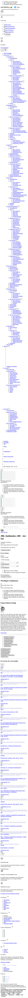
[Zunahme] (18, 563)
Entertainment (10, 105)
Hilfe (11, 420)
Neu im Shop (10, 344)
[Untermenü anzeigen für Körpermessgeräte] (19, 336)
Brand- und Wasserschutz (16, 75)
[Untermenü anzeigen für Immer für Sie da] (15, 412)
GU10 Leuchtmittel (17, 246)
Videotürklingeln (16, 72)
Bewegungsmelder (17, 87)
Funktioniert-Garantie (12, 431)
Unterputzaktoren (17, 253)
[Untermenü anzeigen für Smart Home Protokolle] (19, 385)
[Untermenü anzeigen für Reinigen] (15, 292)
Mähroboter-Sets (16, 151)
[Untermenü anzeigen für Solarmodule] (17, 270)
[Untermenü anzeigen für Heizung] (12, 178)
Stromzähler (12, 283)
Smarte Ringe (16, 334)
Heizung (9, 177)
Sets (10, 60)
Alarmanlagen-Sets (17, 84)
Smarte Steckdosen (17, 91)
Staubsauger (15, 297)
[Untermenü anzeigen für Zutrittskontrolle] (18, 97)
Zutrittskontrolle (13, 96)
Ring (5, 909)
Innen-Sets (15, 213)
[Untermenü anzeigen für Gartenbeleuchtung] (20, 164)
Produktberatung (13, 416)
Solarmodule (13, 270)
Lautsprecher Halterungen (19, 142)
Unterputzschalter (17, 261)
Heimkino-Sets (16, 113)
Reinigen (12, 292)
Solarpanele (15, 273)
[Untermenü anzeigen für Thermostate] (16, 187)
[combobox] (7, 15)
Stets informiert (10, 423)
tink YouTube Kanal (14, 428)
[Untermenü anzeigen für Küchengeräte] (17, 309)
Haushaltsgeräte (10, 288)
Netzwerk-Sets (16, 319)
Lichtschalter (16, 260)
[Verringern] (2, 563)
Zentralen (15, 95)
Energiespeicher (13, 277)
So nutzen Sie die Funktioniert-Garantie (10, 893)
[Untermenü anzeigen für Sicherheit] (12, 57)
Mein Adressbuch (9, 30)
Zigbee (11, 388)
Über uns (6, 949)
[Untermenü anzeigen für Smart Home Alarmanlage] (23, 81)
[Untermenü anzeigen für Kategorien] (10, 55)
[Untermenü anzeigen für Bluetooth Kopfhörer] (20, 128)
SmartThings (13, 378)
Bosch (5, 904)
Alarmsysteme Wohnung (18, 64)
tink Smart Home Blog (15, 427)
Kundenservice (13, 415)
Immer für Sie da (10, 412)
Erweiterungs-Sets (17, 185)
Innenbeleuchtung (14, 218)
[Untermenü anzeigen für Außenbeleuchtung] (20, 229)
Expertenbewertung (5, 650)
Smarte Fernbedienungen (18, 88)
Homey (11, 383)
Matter (11, 392)
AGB (5, 967)
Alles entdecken (13, 58)
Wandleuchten (16, 223)
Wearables (12, 330)
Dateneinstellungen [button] (8, 971)
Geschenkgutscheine (11, 430)
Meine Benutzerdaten (10, 28)
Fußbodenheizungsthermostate (20, 195)
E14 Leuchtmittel (17, 243)
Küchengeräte (13, 309)
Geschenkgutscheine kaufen (10, 943)
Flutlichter (15, 169)
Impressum (6, 970)
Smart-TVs (12, 137)
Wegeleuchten (16, 172)
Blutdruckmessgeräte (17, 340)
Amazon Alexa (13, 376)
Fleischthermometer (17, 313)
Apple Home (13, 375)
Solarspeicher (16, 281)
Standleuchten (16, 227)
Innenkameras (16, 70)
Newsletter (12, 426)
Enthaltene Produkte (5, 550)
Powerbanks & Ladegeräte (16, 284)
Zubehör (15, 74)
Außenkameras (16, 71)
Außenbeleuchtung (14, 229)
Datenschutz (6, 968)
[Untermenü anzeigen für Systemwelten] (14, 371)
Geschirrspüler (13, 306)
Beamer (11, 136)
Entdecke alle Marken (12, 366)
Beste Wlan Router (17, 317)
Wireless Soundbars (17, 125)
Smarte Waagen (16, 339)
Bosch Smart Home (14, 379)
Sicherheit (9, 56)
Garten (8, 145)
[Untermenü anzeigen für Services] (9, 409)
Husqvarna (6, 905)
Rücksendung (13, 419)
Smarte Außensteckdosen (15, 176)
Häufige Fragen (4, 656)
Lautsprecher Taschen (18, 143)
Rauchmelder (16, 78)
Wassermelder (16, 79)
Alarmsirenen (16, 85)
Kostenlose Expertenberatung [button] (10, 1)
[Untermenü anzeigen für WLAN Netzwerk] (19, 315)
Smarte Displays (16, 121)
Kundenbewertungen (5, 652)
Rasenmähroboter (14, 153)
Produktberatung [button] (4, 869)
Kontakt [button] (5, 915)
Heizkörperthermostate (18, 192)
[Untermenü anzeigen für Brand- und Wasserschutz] (23, 75)
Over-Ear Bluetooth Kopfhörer (20, 132)
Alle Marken (7, 900)
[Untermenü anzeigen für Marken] (8, 346)
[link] (5, 446)
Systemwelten (10, 371)
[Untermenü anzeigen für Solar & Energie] (15, 266)
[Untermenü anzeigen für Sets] (12, 60)
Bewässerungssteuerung (18, 159)
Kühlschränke (13, 304)
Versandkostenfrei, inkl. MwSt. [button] (8, 547)
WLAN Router (16, 320)
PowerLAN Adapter (17, 323)
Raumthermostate (17, 193)
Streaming (12, 133)
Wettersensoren (16, 202)
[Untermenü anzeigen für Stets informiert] (15, 423)
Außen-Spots (16, 166)
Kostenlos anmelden (5, 962)
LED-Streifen (16, 221)
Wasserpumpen (16, 160)
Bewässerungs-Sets (17, 152)
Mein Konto (8, 24)
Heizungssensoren (14, 198)
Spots (14, 226)
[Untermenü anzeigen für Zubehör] (15, 139)
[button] (14, 26)
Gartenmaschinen (14, 162)
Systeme (6, 368)
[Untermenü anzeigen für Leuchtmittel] (16, 240)
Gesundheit (9, 326)
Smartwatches (16, 333)
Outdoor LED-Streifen (18, 173)
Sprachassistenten (17, 119)
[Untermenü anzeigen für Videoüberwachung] (20, 66)
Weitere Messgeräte (17, 342)
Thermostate (12, 186)
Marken (5, 346)
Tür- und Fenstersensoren (19, 93)
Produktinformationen (5, 649)
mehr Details (4, 632)
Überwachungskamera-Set (19, 68)
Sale (5, 444)
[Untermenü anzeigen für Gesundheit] (13, 326)
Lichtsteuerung (13, 256)
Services (6, 409)
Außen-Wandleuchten (18, 168)
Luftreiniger (12, 343)
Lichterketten (16, 238)
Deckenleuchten (16, 225)
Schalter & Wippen (17, 251)
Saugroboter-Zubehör (18, 296)
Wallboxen (12, 287)
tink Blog (6, 952)
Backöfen (12, 307)
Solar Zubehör (16, 276)
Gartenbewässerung (14, 156)
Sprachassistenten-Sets (18, 115)
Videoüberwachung (14, 65)
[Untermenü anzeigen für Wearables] (15, 330)
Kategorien (6, 55)
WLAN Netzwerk (14, 315)
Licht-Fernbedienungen (18, 259)
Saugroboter (15, 294)
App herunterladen (5, 653)
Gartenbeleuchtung (14, 164)
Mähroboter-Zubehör (14, 155)
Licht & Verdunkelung (12, 206)
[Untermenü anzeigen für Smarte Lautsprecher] (20, 117)
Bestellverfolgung (14, 417)
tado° (5, 906)
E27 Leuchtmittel (17, 244)
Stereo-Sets (15, 112)
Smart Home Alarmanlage (16, 81)
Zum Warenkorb (4, 47)
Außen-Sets (15, 215)
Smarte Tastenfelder (17, 92)
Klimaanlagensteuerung (18, 196)
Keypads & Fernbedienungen (19, 100)
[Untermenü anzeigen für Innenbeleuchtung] (19, 218)
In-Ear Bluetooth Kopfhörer (19, 130)
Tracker (11, 103)
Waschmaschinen (17, 302)
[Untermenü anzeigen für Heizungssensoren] (19, 198)
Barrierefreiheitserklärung (16, 421)
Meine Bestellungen (9, 26)
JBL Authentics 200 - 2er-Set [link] (10, 466)
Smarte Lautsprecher (14, 116)
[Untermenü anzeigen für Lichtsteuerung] (18, 256)
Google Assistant (14, 374)
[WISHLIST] (14, 38)
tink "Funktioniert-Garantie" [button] (10, 3)
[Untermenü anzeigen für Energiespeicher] (18, 278)
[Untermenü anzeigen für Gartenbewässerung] (20, 157)
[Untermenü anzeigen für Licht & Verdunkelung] (18, 206)
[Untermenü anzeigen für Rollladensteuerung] (20, 249)
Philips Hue (6, 908)
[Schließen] (5, 49)
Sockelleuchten (16, 170)
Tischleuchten (16, 222)
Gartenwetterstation (14, 174)
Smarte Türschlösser (17, 99)
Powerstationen (16, 280)
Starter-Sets (15, 183)
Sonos (5, 901)
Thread (11, 390)
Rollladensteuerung (14, 249)
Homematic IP (13, 380)
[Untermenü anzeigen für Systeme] (9, 368)
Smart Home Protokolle (12, 385)
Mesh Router (16, 324)
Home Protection (8, 53)
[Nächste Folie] (2, 508)
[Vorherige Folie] (2, 496)
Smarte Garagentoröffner (18, 102)
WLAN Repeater (17, 321)
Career (5, 950)
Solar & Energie (10, 266)
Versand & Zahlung (8, 923)
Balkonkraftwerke (14, 268)
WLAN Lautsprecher (18, 122)
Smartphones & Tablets (15, 134)
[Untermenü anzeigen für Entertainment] (14, 105)
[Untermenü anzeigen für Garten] (11, 145)
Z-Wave (11, 389)
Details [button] (2, 556)
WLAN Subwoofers (17, 123)
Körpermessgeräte (14, 336)
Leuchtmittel (12, 240)
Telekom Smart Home (15, 382)
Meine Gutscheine (9, 31)
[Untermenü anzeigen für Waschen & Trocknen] (21, 299)
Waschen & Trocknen (15, 299)
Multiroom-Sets (16, 111)
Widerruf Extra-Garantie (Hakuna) (12, 921)
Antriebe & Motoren (17, 254)
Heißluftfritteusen (17, 311)
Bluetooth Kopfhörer (14, 128)
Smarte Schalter (16, 89)
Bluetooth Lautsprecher (18, 126)
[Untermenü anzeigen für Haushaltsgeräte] (15, 289)
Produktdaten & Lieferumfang (7, 655)
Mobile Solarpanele (17, 274)
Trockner (15, 303)
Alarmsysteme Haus (17, 62)
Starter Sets (15, 212)
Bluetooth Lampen (17, 247)
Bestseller (6, 441)
